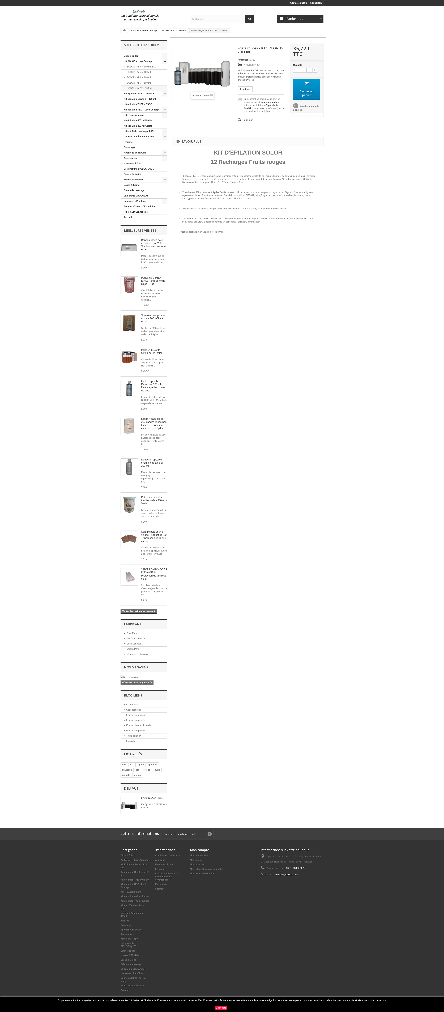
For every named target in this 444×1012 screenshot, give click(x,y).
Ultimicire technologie (137, 654)
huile (157, 769)
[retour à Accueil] (124, 30)
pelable (126, 775)
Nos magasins (136, 667)
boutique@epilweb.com (286, 874)
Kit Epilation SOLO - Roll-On (139, 93)
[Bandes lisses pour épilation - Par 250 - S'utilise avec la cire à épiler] (129, 247)
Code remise (132, 704)
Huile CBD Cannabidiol (136, 212)
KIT (132, 764)
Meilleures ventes (140, 230)
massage (127, 769)
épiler (141, 764)
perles (137, 775)
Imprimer (248, 120)
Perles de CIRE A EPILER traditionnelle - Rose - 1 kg (154, 280)
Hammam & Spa (132, 163)
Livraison (160, 869)
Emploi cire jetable (135, 720)
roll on (147, 769)
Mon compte (199, 850)
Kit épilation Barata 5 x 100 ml (140, 99)
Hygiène (128, 142)
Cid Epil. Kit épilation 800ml (139, 136)
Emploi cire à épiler (136, 715)
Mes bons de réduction (202, 873)
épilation (152, 764)
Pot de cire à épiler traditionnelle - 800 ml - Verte (154, 500)
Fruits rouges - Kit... (152, 797)
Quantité (297, 65)
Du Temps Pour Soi (136, 638)
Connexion (316, 3)
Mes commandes (199, 855)
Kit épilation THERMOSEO (138, 104)
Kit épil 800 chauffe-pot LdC (138, 131)
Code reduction (133, 709)
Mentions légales (164, 864)
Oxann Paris (132, 649)
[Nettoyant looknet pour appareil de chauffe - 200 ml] (129, 467)
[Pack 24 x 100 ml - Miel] (129, 357)
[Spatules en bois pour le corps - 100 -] (129, 322)
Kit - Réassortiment (134, 115)
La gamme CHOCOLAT (136, 195)
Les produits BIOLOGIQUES (139, 169)
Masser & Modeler (133, 179)
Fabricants (133, 624)
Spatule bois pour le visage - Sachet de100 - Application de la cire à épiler (153, 536)
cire (124, 764)
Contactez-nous (298, 3)
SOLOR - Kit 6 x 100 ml (138, 77)
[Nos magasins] (144, 677)
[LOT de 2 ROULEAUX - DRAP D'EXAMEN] (129, 577)
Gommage (129, 147)
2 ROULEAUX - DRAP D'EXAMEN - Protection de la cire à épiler (154, 574)
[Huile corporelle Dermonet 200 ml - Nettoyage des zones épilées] (129, 388)
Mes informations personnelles (206, 869)
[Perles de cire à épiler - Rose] (129, 285)
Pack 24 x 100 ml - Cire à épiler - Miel (152, 351)
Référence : (244, 59)
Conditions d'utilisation (167, 855)
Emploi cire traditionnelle (138, 725)
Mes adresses (197, 864)
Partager (245, 89)
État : (240, 64)
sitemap (159, 888)
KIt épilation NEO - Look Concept (141, 109)
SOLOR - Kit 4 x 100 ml (138, 72)
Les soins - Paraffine (135, 201)
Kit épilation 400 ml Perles (138, 120)
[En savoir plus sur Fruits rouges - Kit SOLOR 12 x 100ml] (129, 805)
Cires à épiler (131, 56)
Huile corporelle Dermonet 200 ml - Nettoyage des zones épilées (153, 386)
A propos (160, 860)
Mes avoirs (196, 860)
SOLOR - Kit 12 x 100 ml (139, 88)
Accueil (128, 217)
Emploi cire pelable (135, 730)
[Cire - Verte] (129, 504)
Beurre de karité (132, 174)
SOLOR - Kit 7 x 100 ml (138, 83)
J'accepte (221, 1007)
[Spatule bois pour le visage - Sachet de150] (129, 539)
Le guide (130, 741)
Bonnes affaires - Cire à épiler (140, 206)
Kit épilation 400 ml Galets (138, 126)
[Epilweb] (153, 15)
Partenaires (161, 884)
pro (137, 769)
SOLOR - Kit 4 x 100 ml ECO (141, 66)
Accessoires (130, 158)
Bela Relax (132, 633)
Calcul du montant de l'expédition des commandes (166, 876)
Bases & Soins (131, 185)
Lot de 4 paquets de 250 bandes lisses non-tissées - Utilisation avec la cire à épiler (154, 423)
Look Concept (133, 643)
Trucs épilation (133, 736)
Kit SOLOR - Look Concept (138, 61)
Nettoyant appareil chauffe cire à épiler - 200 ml (153, 462)
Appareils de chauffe (135, 152)
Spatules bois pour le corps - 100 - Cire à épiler (153, 318)
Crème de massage (134, 190)
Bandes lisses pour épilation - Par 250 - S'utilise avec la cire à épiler (153, 244)
